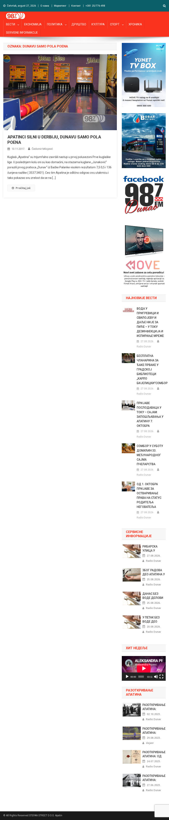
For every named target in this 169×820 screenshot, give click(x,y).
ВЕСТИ (10, 24)
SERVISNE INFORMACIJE (22, 32)
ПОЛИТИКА (54, 24)
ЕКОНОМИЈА (33, 24)
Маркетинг (60, 5)
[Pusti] (127, 677)
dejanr (150, 742)
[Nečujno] (156, 677)
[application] (144, 668)
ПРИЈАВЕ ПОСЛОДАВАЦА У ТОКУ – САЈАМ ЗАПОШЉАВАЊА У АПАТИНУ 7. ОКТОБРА (150, 414)
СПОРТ (115, 24)
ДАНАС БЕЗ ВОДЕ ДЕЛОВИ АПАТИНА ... (152, 596)
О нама (44, 5)
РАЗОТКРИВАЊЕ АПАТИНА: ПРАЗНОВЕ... (153, 707)
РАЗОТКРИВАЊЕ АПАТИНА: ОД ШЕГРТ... (153, 754)
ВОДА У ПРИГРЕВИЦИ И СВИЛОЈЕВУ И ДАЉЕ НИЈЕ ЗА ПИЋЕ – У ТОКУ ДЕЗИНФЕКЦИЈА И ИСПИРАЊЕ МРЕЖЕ (150, 322)
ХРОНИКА (135, 24)
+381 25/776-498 (95, 5)
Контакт (76, 5)
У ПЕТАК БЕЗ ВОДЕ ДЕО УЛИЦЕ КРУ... (151, 620)
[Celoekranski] (161, 677)
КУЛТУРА (98, 24)
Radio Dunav (144, 346)
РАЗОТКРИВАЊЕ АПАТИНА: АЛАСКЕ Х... (153, 731)
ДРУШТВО (79, 24)
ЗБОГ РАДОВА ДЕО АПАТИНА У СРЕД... (153, 572)
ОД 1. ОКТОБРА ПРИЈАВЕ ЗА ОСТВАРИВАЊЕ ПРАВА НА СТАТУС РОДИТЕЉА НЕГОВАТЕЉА (149, 496)
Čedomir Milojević (42, 148)
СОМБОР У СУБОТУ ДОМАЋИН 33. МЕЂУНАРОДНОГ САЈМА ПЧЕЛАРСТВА (150, 455)
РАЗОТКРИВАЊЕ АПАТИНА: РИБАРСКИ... (153, 778)
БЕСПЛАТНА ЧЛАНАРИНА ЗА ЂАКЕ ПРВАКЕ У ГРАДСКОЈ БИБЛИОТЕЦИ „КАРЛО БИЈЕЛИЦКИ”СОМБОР (151, 369)
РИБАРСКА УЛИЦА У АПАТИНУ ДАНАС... (149, 549)
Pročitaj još (23, 188)
